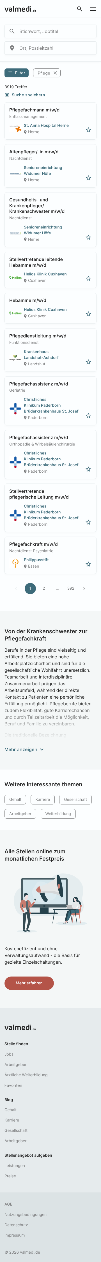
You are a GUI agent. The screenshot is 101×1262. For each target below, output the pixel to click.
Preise (10, 1176)
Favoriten (13, 1085)
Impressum (14, 1235)
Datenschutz (16, 1225)
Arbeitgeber (20, 813)
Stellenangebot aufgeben (28, 1155)
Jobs (8, 1054)
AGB (8, 1204)
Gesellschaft (75, 799)
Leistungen (14, 1165)
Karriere (42, 799)
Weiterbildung (58, 813)
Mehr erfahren (29, 983)
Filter (16, 72)
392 (70, 588)
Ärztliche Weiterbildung (26, 1075)
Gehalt (15, 799)
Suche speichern (24, 94)
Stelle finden (16, 1044)
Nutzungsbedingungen (25, 1214)
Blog (8, 1099)
